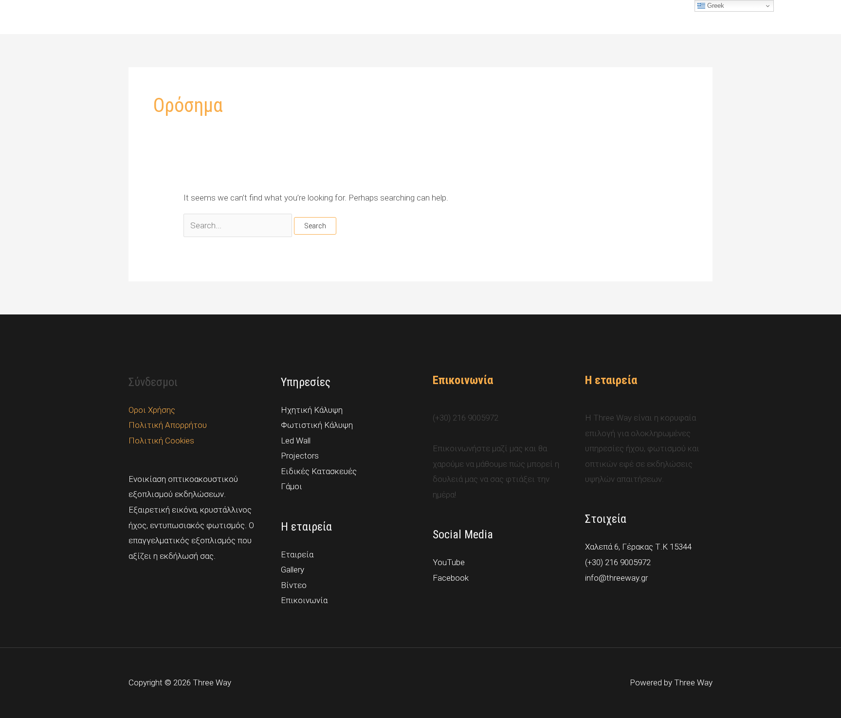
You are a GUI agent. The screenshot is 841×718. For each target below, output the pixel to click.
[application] (521, 17)
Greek (714, 5)
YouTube (449, 562)
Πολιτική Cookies (161, 440)
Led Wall (296, 440)
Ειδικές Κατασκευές (319, 471)
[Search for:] (238, 225)
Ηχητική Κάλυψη (312, 410)
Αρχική (452, 17)
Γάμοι (291, 486)
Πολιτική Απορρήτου (167, 425)
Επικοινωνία (683, 17)
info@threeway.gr (616, 578)
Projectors (300, 455)
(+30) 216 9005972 (618, 562)
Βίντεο (591, 17)
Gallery (553, 17)
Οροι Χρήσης (151, 410)
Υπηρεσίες (498, 17)
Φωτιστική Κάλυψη (317, 425)
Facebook (451, 578)
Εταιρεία (633, 17)
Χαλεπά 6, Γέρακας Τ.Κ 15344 (638, 547)
